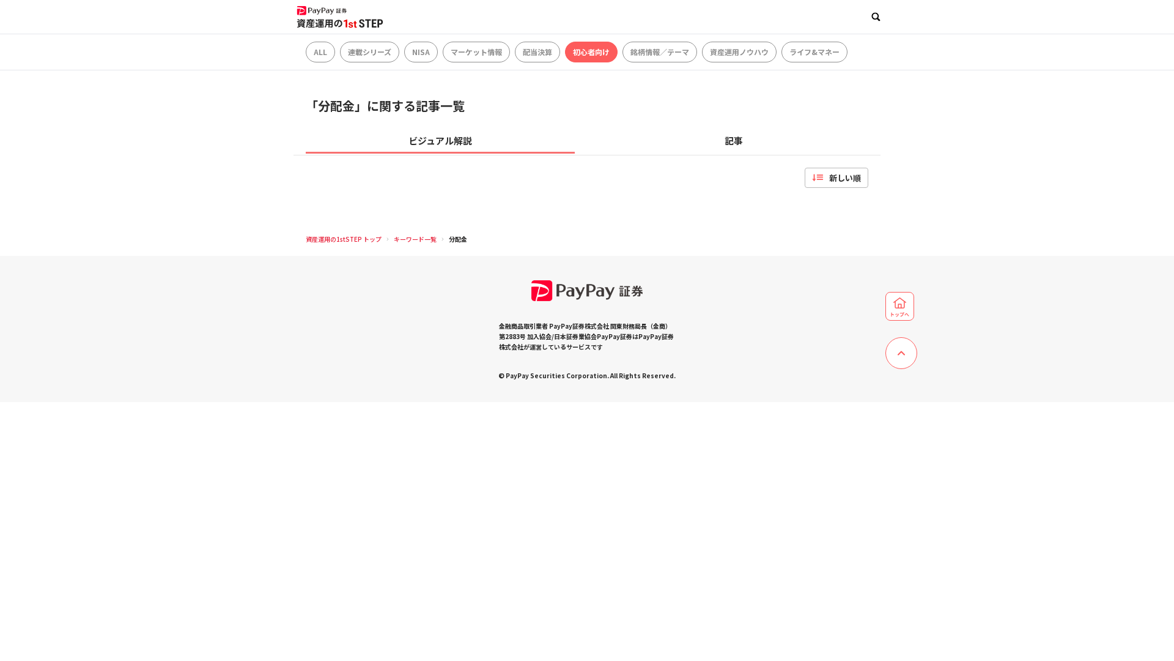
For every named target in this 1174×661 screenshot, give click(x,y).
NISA (421, 52)
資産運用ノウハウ (739, 52)
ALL (320, 52)
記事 (734, 140)
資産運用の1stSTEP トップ (344, 239)
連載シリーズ (369, 52)
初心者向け (591, 52)
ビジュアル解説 (440, 140)
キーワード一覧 (415, 239)
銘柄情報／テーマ (659, 52)
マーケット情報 (476, 52)
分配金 (458, 239)
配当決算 (537, 52)
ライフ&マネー (814, 52)
